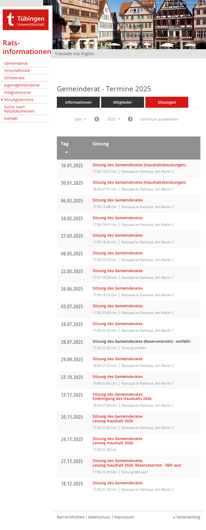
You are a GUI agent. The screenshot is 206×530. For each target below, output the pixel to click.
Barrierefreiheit (71, 517)
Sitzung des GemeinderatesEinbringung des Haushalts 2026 (122, 396)
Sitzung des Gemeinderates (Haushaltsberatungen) (139, 164)
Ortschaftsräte (17, 70)
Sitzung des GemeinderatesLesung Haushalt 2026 (118, 418)
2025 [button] (112, 119)
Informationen (78, 102)
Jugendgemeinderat (22, 85)
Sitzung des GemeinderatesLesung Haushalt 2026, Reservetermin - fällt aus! (137, 463)
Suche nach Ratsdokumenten (19, 109)
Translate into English (74, 53)
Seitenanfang (188, 517)
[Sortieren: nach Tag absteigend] (72, 151)
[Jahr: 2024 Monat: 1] (96, 119)
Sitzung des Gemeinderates (118, 200)
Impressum (124, 517)
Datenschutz (99, 517)
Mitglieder (122, 102)
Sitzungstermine (19, 99)
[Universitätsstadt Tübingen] (26, 19)
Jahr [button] (79, 119)
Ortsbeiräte (14, 77)
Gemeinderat (16, 63)
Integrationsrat (17, 92)
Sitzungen (167, 102)
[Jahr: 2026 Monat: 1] (130, 119)
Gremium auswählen (159, 119)
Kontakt (11, 118)
